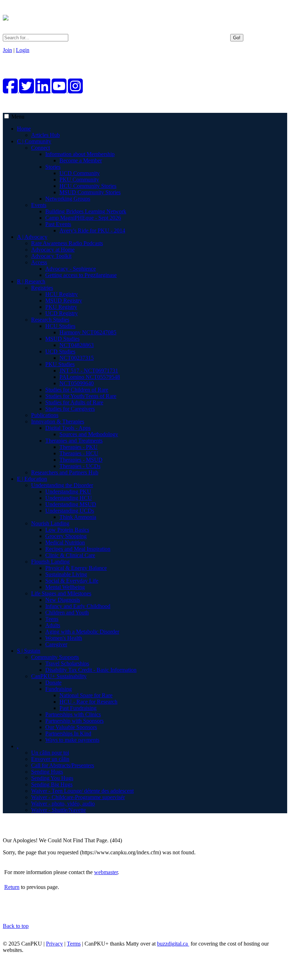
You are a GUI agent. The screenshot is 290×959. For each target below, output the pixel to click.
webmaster (106, 872)
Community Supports (55, 657)
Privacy (54, 944)
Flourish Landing (50, 562)
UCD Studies (60, 351)
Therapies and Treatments (74, 441)
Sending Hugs (47, 772)
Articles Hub (45, 135)
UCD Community (79, 173)
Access (39, 262)
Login (22, 50)
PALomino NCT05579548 (89, 377)
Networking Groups (67, 199)
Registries (42, 288)
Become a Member (80, 160)
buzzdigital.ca (173, 944)
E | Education (32, 479)
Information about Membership (80, 154)
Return (11, 887)
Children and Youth (67, 613)
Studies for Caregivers (70, 409)
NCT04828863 (76, 345)
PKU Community (79, 180)
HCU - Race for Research (88, 702)
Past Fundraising (78, 708)
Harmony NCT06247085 (87, 332)
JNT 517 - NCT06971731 (88, 371)
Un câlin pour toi (50, 753)
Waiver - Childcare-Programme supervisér (78, 797)
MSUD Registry (63, 300)
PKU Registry (61, 307)
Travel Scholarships (67, 663)
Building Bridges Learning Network (85, 211)
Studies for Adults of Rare (74, 402)
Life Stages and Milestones (61, 593)
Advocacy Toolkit (51, 256)
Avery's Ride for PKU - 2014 (92, 230)
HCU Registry (61, 294)
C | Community (34, 141)
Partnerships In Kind (68, 733)
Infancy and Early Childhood (77, 606)
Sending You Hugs (52, 778)
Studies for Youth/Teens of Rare (80, 396)
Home (24, 129)
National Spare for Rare (85, 695)
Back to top (16, 926)
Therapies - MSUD (81, 460)
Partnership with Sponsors (74, 721)
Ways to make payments (72, 740)
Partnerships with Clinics (73, 714)
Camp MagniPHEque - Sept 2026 (83, 218)
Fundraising (58, 689)
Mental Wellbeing (65, 587)
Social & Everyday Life (71, 581)
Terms (74, 944)
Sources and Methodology (88, 434)
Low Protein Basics (67, 530)
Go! (236, 37)
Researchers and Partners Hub (64, 472)
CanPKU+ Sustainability (59, 676)
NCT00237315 (76, 358)
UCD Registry (61, 313)
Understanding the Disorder (62, 485)
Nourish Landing (50, 523)
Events (38, 205)
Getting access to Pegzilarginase (81, 275)
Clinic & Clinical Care (70, 555)
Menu (17, 117)
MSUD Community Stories (90, 192)
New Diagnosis (62, 600)
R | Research (31, 281)
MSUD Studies (62, 339)
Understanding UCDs (69, 511)
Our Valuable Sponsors (71, 727)
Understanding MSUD (70, 504)
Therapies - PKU (78, 447)
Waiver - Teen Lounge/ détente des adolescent (82, 791)
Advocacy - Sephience (70, 269)
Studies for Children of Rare (76, 390)
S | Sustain (28, 651)
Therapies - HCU (78, 453)
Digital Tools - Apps (68, 428)
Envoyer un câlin (50, 759)
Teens (51, 619)
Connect (40, 148)
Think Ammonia (77, 517)
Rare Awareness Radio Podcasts (67, 243)
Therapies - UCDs (79, 466)
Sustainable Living (66, 574)
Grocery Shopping (66, 536)
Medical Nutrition (65, 542)
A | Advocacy (32, 237)
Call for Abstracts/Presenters (62, 765)
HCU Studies (60, 326)
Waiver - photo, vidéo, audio (63, 804)
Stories (52, 167)
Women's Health (63, 638)
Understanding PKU (68, 492)
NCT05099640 (76, 383)
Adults (52, 625)
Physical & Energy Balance (76, 568)
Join (7, 50)
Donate (53, 683)
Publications (44, 415)
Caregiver (56, 644)
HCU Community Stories (87, 186)
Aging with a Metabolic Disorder (82, 632)
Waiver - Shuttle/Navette (58, 810)
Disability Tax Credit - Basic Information (91, 670)
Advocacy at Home (53, 250)
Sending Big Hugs (51, 784)
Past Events (58, 224)
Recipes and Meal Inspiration (77, 549)
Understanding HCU (68, 498)
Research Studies (50, 320)
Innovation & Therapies (57, 421)
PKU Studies (60, 364)
